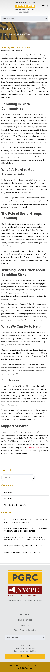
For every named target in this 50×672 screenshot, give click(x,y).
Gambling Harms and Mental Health (22, 552)
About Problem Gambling (25, 630)
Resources (25, 625)
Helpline (8, 498)
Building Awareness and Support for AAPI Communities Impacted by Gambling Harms (24, 538)
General (8, 492)
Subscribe (25, 656)
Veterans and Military (15, 505)
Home (5, 34)
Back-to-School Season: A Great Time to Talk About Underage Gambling (25, 520)
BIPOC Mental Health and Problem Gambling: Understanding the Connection (26, 529)
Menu (43, 5)
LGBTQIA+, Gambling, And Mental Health (23, 546)
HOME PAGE (33, 447)
